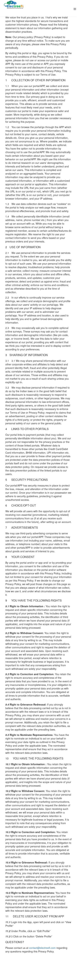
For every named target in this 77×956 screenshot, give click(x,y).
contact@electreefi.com (42, 948)
